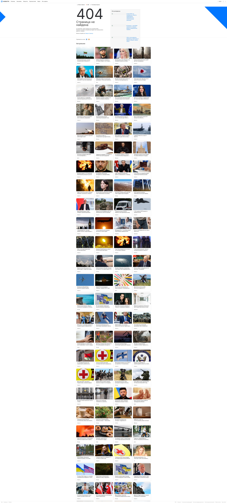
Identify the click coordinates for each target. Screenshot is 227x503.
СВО (88, 4)
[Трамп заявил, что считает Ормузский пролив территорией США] (123, 321)
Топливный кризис (96, 4)
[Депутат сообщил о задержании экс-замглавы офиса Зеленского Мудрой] (142, 93)
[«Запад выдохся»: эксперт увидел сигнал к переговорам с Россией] (85, 226)
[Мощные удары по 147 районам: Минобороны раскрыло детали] (85, 169)
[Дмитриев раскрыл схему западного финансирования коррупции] (85, 207)
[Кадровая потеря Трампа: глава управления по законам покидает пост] (142, 472)
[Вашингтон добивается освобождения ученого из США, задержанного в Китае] (142, 358)
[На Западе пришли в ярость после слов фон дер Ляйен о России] (123, 112)
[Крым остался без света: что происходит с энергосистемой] (85, 264)
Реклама (10, 502)
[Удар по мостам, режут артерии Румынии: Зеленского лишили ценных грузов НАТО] (85, 188)
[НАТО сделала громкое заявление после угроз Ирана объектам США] (142, 188)
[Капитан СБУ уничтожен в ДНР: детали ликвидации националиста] (142, 56)
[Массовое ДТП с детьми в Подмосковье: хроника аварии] (85, 377)
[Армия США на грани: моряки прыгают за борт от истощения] (104, 377)
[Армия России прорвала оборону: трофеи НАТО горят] (104, 283)
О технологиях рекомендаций (187, 502)
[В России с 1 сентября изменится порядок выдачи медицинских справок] (85, 321)
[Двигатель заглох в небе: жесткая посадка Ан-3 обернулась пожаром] (142, 283)
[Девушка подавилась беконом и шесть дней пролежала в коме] (142, 302)
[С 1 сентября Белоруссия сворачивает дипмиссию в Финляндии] (85, 358)
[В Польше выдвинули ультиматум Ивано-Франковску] (104, 491)
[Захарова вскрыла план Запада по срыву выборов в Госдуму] (142, 150)
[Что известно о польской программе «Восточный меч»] (142, 321)
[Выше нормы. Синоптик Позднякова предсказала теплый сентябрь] (123, 491)
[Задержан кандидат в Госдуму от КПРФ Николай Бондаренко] (104, 150)
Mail (2, 502)
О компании (6, 502)
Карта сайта (224, 502)
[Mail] (2, 1)
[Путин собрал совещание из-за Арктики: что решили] (142, 264)
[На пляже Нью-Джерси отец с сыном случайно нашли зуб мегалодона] (85, 491)
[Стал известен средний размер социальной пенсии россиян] (142, 169)
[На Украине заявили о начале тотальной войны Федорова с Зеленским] (123, 150)
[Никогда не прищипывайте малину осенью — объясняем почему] (104, 415)
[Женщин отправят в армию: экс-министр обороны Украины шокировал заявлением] (104, 93)
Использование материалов (209, 502)
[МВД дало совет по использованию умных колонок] (142, 415)
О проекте (179, 502)
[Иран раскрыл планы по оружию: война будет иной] (85, 131)
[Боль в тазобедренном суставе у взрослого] (142, 226)
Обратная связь (218, 502)
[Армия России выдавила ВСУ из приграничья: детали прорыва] (104, 207)
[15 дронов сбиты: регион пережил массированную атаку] (123, 207)
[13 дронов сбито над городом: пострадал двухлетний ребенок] (123, 453)
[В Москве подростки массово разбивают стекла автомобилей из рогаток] (104, 75)
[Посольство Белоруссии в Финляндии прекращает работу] (104, 321)
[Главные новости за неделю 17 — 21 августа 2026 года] (104, 453)
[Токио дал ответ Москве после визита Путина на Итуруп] (142, 75)
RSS (175, 502)
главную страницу (89, 33)
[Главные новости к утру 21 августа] (142, 131)
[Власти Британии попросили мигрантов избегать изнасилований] (142, 112)
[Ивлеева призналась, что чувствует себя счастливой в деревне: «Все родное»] (142, 453)
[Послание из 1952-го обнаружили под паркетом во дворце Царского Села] (104, 131)
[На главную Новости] (6, 1)
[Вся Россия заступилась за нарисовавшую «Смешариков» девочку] (123, 283)
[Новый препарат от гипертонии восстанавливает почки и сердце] (85, 340)
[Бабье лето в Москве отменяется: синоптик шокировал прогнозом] (104, 396)
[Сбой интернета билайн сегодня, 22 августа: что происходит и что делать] (104, 264)
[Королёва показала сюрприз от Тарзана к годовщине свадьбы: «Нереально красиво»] (123, 302)
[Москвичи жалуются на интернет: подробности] (123, 415)
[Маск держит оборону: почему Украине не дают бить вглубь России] (123, 131)
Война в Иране (81, 4)
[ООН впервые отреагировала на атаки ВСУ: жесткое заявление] (85, 75)
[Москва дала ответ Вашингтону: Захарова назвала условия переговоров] (123, 56)
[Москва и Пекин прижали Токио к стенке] (85, 396)
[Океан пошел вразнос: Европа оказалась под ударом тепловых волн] (85, 302)
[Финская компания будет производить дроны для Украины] (123, 340)
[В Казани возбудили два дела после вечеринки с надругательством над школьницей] (85, 150)
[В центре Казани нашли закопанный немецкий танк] (104, 112)
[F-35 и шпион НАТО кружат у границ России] (142, 207)
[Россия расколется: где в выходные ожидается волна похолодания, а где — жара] (123, 377)
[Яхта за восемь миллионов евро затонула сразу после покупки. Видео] (123, 93)
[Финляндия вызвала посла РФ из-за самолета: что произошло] (123, 358)
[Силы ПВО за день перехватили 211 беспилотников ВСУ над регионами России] (142, 377)
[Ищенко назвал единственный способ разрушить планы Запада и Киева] (123, 472)
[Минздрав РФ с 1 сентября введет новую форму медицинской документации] (123, 226)
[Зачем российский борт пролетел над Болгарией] (85, 283)
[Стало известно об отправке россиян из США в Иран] (104, 226)
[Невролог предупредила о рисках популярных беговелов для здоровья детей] (142, 434)
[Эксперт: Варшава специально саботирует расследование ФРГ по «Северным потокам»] (123, 264)
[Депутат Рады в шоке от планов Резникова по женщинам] (142, 491)
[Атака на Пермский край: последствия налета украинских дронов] (104, 358)
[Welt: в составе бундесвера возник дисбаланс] (85, 245)
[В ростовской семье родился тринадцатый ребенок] (142, 396)
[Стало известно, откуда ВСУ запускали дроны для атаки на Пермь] (85, 93)
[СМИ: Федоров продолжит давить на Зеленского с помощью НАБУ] (123, 169)
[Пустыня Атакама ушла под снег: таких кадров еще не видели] (123, 188)
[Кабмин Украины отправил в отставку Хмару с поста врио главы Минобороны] (104, 56)
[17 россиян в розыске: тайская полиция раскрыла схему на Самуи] (142, 245)
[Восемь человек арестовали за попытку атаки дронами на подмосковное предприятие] (123, 75)
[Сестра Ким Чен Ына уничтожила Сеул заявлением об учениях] (104, 188)
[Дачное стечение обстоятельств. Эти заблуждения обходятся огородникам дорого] (104, 340)
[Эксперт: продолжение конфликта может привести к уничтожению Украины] (142, 340)
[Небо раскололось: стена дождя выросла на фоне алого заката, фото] (85, 434)
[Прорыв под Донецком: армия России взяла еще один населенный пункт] (104, 245)
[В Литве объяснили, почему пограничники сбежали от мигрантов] (85, 56)
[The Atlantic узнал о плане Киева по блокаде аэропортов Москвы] (123, 434)
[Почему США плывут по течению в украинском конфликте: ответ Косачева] (85, 472)
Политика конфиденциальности (198, 502)
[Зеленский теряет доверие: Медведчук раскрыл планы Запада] (123, 396)
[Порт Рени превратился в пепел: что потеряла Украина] (123, 245)
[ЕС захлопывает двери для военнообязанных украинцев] (104, 302)
